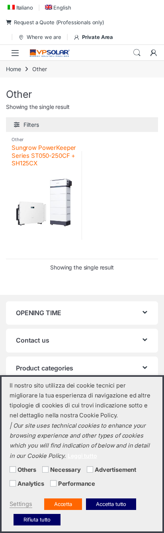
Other (17, 139)
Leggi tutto (82, 455)
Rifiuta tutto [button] (37, 519)
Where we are (44, 37)
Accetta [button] (63, 504)
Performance (76, 483)
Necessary (65, 469)
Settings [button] (21, 504)
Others (27, 469)
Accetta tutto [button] (111, 504)
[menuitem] (19, 7)
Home (13, 69)
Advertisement (115, 469)
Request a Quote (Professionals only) (59, 22)
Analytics (31, 483)
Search (137, 52)
